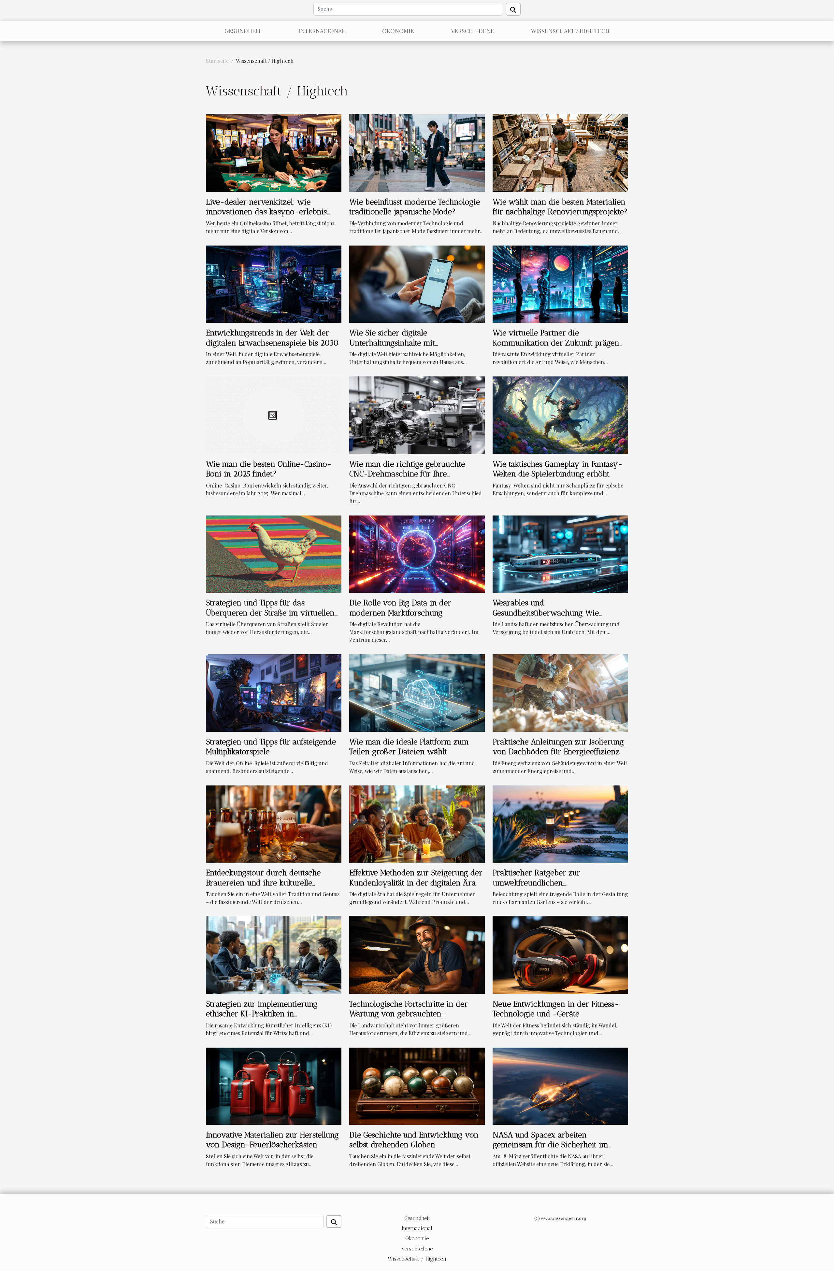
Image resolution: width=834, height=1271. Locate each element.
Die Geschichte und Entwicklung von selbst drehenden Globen (414, 1139)
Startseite (217, 60)
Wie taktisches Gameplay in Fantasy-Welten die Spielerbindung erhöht (558, 468)
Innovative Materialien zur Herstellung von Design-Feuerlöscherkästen (272, 1139)
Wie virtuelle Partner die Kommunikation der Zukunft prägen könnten (556, 342)
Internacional (321, 31)
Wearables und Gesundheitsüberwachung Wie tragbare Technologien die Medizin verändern (553, 617)
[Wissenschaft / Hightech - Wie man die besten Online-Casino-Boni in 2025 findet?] (273, 414)
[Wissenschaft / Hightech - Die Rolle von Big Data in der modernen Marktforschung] (417, 553)
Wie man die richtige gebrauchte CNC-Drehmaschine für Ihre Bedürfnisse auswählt (407, 473)
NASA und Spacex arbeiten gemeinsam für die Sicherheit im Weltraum (550, 1144)
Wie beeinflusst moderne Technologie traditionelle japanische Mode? (414, 206)
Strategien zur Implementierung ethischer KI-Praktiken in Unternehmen (262, 1013)
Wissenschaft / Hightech (570, 31)
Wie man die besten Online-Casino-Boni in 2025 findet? (269, 468)
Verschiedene (472, 31)
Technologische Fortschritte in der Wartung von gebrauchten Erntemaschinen (408, 1013)
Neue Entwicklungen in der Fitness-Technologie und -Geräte (556, 1008)
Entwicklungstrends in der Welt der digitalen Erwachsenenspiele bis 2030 (272, 337)
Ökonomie (398, 31)
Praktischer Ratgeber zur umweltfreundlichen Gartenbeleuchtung (536, 882)
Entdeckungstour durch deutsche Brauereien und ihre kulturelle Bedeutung (263, 882)
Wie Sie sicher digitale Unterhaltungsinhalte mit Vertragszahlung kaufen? (392, 342)
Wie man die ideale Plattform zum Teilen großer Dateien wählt (409, 746)
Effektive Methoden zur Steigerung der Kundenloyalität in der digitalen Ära (415, 877)
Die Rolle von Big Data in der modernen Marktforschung (400, 607)
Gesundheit (243, 31)
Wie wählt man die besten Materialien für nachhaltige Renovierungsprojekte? (560, 206)
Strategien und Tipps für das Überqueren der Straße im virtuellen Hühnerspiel (270, 612)
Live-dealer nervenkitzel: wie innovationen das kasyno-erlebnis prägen (266, 211)
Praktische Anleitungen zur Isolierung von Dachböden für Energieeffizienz (558, 746)
